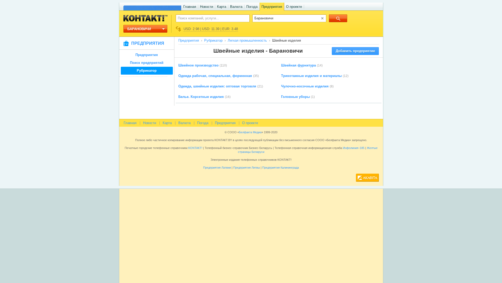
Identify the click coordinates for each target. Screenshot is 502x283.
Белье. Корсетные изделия (201, 97)
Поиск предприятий (146, 63)
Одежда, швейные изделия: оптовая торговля (217, 86)
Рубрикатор (147, 71)
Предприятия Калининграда (280, 167)
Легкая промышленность (247, 40)
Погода (252, 7)
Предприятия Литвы (246, 167)
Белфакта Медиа (250, 132)
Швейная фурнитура (298, 65)
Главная (189, 7)
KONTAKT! (194, 147)
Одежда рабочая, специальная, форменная (215, 76)
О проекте (294, 7)
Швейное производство (198, 65)
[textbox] (210, 18)
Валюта (236, 7)
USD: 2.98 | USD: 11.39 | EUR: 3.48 (211, 29)
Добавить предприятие (355, 51)
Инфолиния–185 (353, 147)
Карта (221, 7)
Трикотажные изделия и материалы (311, 76)
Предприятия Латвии (217, 167)
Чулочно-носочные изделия (305, 86)
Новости (206, 7)
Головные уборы (295, 97)
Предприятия (271, 7)
